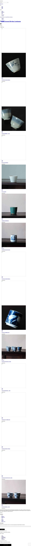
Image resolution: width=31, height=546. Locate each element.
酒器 (2, 7)
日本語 (3, 19)
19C (2, 132)
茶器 (2, 6)
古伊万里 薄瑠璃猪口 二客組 (6, 133)
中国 (2, 11)
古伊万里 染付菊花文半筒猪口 (6, 448)
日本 (2, 77)
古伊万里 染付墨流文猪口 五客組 (6, 361)
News (2, 519)
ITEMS (3, 536)
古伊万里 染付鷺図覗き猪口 (6, 332)
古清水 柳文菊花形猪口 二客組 (6, 390)
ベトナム (3, 14)
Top (2, 515)
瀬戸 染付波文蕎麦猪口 (5, 162)
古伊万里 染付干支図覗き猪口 (6, 419)
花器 (2, 8)
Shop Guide (3, 517)
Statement (3, 516)
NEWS (2, 538)
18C (2, 78)
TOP (2, 535)
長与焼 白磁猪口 (4, 191)
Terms (2, 520)
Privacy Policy (3, 521)
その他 (3, 15)
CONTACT (3, 539)
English (3, 18)
